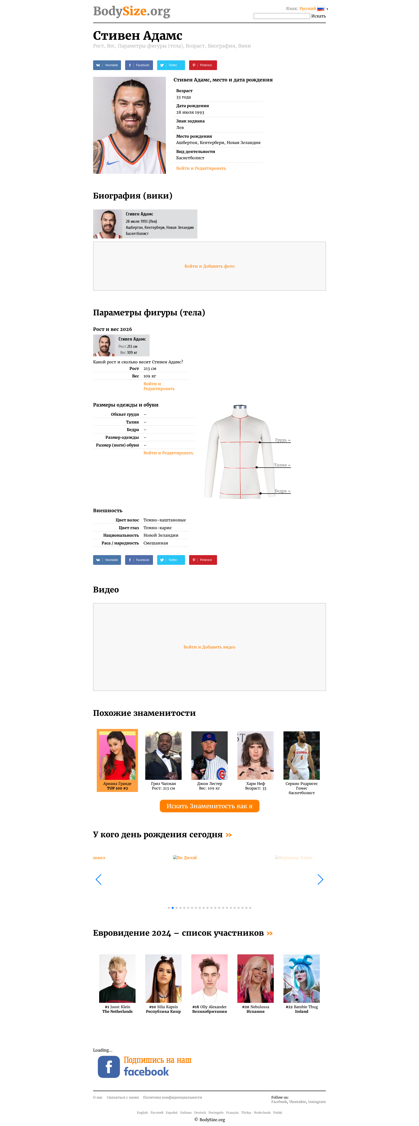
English (142, 1112)
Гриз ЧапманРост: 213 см (163, 786)
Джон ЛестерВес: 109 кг (209, 786)
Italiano (186, 1112)
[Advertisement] (268, 360)
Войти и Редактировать (201, 168)
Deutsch (200, 1112)
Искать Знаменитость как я (210, 806)
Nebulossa (255, 1009)
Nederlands (262, 1112)
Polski (277, 1112)
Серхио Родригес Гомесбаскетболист (302, 786)
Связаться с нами (123, 1097)
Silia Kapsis (163, 1009)
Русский (157, 1112)
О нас (98, 1097)
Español (171, 1112)
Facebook (279, 1102)
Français (232, 1112)
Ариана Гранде (117, 786)
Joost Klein (117, 1009)
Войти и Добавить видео (209, 647)
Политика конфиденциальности (172, 1097)
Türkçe (246, 1112)
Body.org (131, 11)
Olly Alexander (209, 1009)
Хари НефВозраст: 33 (255, 786)
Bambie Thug (302, 1009)
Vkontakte (297, 1102)
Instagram (317, 1102)
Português (216, 1112)
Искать (318, 16)
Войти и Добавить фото (210, 266)
